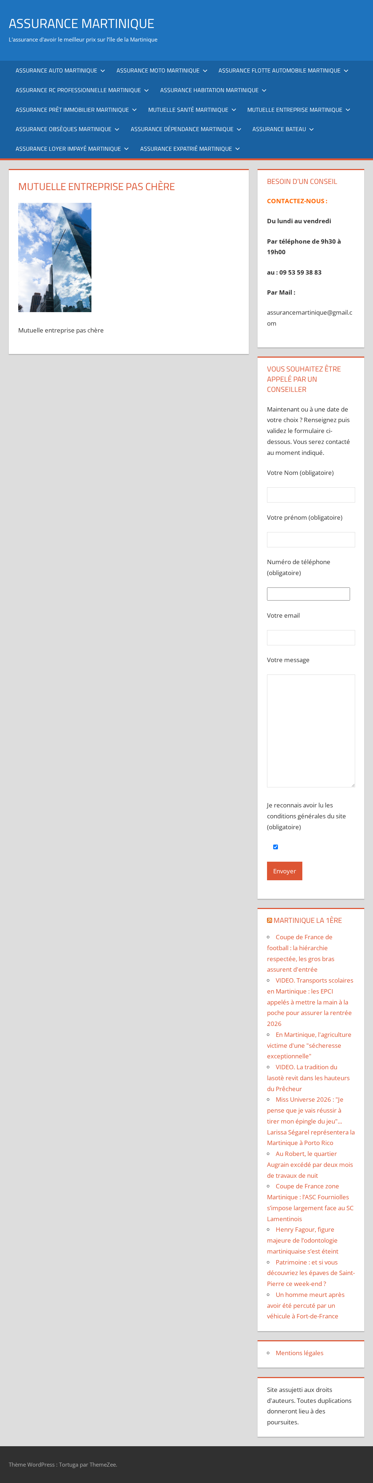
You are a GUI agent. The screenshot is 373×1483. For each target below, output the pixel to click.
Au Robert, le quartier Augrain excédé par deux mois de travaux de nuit (310, 1164)
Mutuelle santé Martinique (188, 109)
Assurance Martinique (81, 23)
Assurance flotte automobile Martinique (280, 70)
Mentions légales (299, 1353)
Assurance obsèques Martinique (63, 129)
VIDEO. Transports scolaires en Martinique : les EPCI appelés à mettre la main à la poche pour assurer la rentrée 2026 (310, 1002)
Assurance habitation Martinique (209, 90)
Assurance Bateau (279, 129)
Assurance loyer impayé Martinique (68, 148)
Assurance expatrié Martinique (186, 148)
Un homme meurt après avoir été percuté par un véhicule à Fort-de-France (306, 1305)
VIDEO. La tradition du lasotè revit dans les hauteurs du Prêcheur (308, 1078)
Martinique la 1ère (308, 920)
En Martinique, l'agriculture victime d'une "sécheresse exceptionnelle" (309, 1045)
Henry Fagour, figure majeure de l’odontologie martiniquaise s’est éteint (302, 1240)
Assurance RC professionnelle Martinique (78, 90)
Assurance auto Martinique (56, 70)
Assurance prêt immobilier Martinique (72, 109)
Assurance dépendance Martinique (182, 129)
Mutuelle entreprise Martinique (294, 109)
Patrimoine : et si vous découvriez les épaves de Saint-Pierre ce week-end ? (311, 1273)
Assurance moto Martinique (158, 70)
